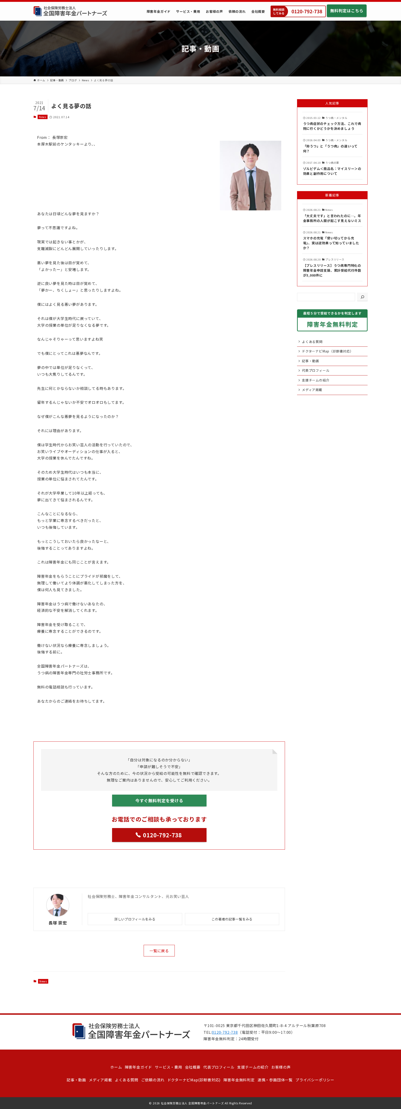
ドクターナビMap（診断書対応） (327, 351)
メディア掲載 (312, 390)
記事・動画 (310, 361)
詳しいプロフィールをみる (134, 919)
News (42, 117)
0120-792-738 (225, 1032)
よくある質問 (312, 341)
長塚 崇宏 (58, 922)
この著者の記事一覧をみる (231, 919)
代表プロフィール (315, 370)
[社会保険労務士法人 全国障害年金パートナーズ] (70, 11)
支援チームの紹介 (315, 380)
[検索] (362, 297)
